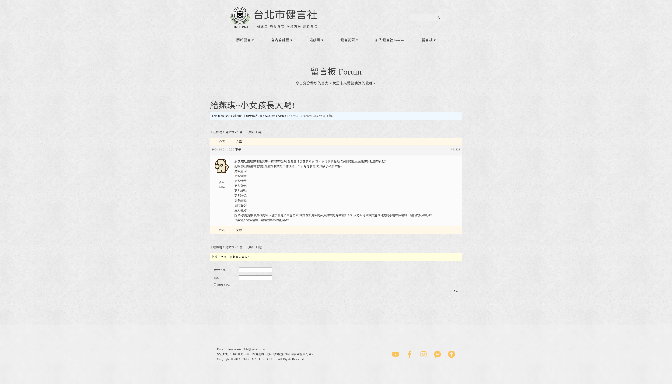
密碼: (216, 278)
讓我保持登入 (223, 285)
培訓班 (314, 40)
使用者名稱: (220, 270)
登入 (455, 291)
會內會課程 (280, 40)
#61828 (455, 149)
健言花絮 (347, 40)
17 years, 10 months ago (302, 115)
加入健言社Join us (390, 40)
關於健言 (243, 40)
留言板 (427, 40)
